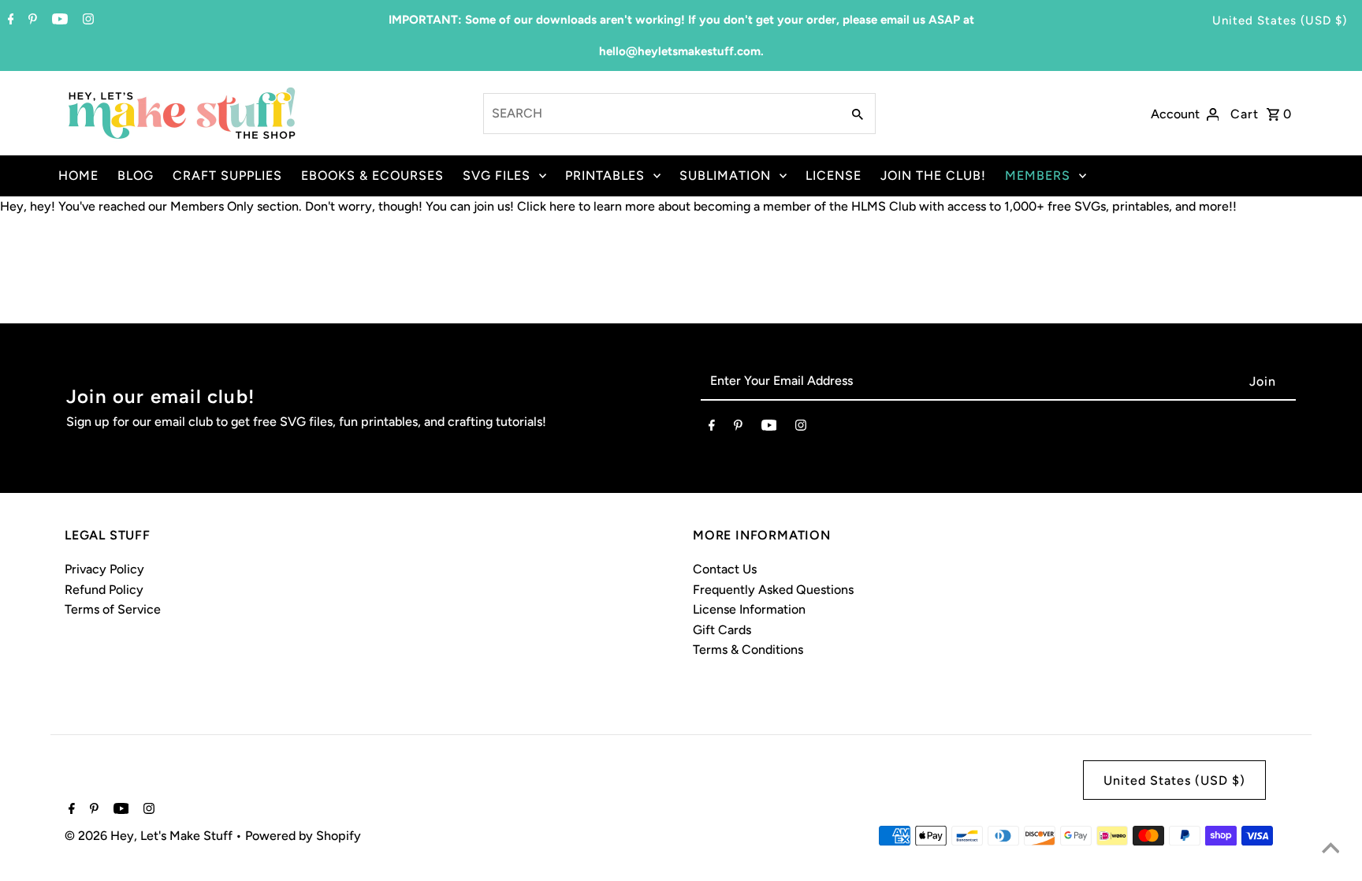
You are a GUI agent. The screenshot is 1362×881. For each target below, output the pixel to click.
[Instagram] (86, 20)
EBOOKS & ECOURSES (372, 175)
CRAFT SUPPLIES (227, 175)
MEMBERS (1037, 175)
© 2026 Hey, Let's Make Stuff (150, 835)
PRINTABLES (605, 175)
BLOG (135, 175)
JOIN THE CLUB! (933, 175)
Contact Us (725, 569)
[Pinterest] (30, 20)
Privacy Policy (104, 569)
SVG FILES (496, 175)
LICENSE (833, 175)
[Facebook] (9, 20)
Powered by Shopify (303, 835)
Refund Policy (104, 589)
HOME (78, 175)
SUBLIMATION (725, 175)
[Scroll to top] (1330, 849)
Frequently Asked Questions (773, 589)
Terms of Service (113, 609)
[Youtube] (58, 20)
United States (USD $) (1279, 20)
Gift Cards (722, 629)
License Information (749, 609)
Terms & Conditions (748, 649)
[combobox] (661, 113)
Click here (546, 206)
